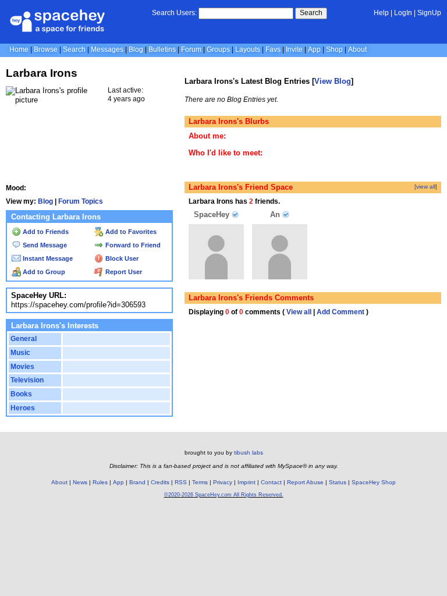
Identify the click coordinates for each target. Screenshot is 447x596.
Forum (191, 49)
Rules (100, 482)
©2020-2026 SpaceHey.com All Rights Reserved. (223, 495)
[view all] (425, 186)
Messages (107, 49)
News (80, 482)
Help (381, 13)
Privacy (222, 482)
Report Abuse (305, 482)
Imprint (246, 482)
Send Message (44, 245)
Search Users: (174, 13)
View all (298, 312)
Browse (46, 49)
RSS (181, 482)
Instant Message (47, 258)
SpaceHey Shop (374, 482)
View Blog (332, 81)
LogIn (403, 13)
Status (337, 482)
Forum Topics (80, 201)
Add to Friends (45, 231)
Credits (160, 482)
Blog (136, 49)
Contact (271, 482)
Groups (218, 49)
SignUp (429, 13)
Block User (121, 258)
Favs (273, 49)
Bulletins (162, 49)
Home (19, 49)
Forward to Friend (132, 245)
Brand (137, 482)
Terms (200, 482)
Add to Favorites (130, 231)
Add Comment (340, 312)
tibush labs (248, 452)
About (357, 49)
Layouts (247, 49)
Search (311, 13)
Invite (294, 49)
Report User (123, 271)
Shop (334, 49)
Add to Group (43, 271)
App (314, 49)
